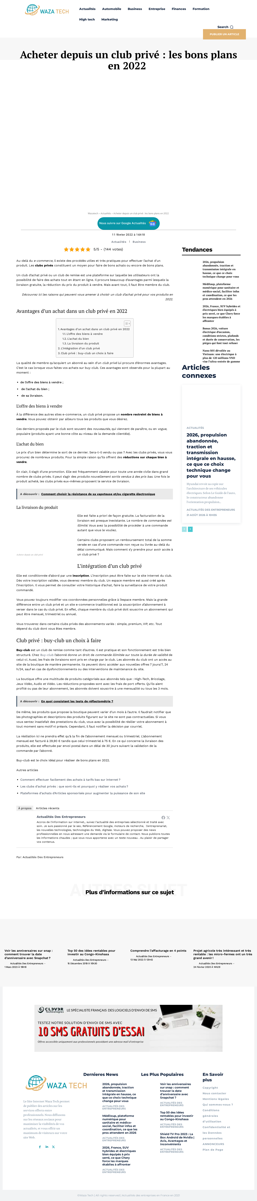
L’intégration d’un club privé (80, 348)
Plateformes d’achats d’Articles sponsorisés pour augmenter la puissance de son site (82, 793)
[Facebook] (163, 817)
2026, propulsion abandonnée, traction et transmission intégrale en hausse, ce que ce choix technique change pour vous (221, 269)
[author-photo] (7, 963)
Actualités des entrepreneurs (61, 817)
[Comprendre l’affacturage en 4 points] (160, 925)
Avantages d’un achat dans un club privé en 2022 (95, 329)
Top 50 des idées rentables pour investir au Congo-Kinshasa (91, 952)
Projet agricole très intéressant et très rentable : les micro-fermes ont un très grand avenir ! (222, 954)
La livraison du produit (83, 343)
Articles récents (47, 808)
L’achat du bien (78, 338)
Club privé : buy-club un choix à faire (87, 353)
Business (139, 242)
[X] (53, 1146)
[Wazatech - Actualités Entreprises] (46, 10)
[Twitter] (168, 817)
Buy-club (47, 655)
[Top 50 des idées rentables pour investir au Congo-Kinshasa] (97, 925)
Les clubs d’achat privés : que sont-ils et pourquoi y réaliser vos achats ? (74, 786)
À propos (24, 808)
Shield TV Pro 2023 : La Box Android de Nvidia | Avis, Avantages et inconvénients (177, 1139)
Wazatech (93, 213)
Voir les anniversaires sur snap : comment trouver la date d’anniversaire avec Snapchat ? (29, 954)
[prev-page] (184, 529)
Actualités (106, 213)
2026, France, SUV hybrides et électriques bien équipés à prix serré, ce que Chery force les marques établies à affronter (221, 313)
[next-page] (190, 529)
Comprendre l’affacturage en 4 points (158, 950)
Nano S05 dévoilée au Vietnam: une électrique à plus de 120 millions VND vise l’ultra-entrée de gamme (221, 356)
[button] (225, 27)
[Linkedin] (46, 1146)
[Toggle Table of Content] (125, 323)
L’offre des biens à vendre (85, 334)
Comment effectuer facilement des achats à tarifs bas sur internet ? (70, 779)
